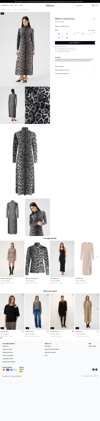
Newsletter (48, 345)
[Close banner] (97, 1)
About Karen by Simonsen (52, 348)
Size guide (92, 30)
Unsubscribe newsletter (8, 361)
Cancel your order (7, 348)
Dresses (15, 9)
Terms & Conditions (7, 355)
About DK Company (50, 352)
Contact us (5, 345)
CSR (46, 355)
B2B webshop (92, 345)
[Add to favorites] (94, 19)
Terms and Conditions (15, 375)
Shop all (9, 9)
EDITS (21, 5)
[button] (75, 66)
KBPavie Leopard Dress (24, 9)
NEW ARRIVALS (5, 5)
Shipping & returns (7, 352)
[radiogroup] (75, 36)
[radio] (59, 34)
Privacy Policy (5, 375)
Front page (3, 9)
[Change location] (93, 5)
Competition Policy (7, 358)
